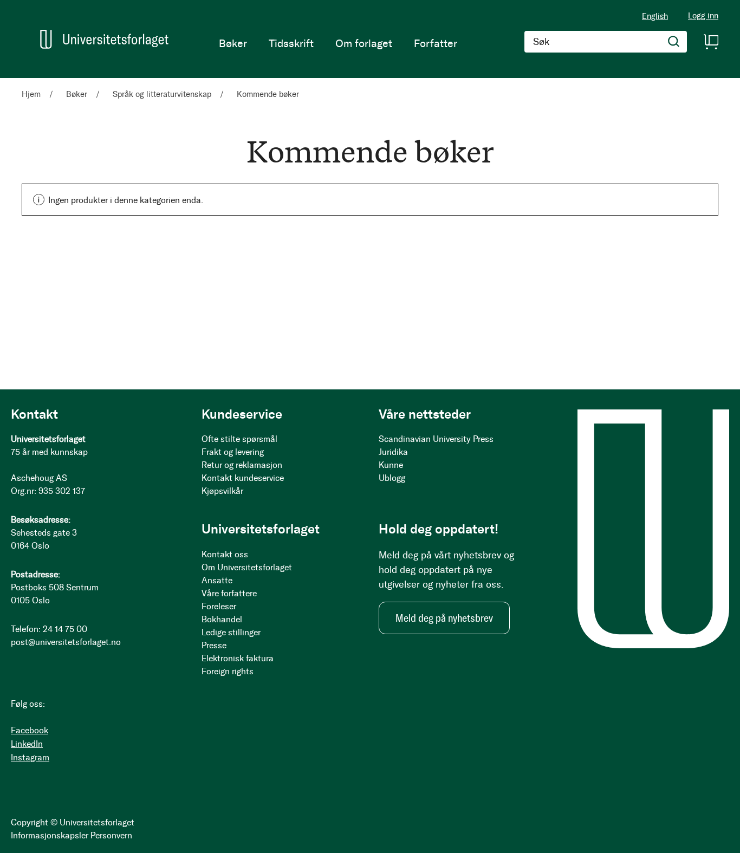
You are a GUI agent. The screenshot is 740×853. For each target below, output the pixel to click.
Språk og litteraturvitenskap (163, 94)
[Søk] (674, 42)
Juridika (393, 452)
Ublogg (392, 478)
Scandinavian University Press (436, 439)
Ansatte (217, 580)
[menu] (338, 43)
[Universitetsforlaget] (104, 39)
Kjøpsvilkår (222, 491)
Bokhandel (222, 619)
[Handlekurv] (710, 41)
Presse (214, 645)
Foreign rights (228, 671)
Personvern (111, 835)
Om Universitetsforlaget (247, 567)
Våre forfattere (229, 593)
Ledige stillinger (231, 632)
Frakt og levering (233, 452)
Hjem (32, 94)
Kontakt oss (225, 554)
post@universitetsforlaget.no (66, 642)
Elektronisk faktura (238, 658)
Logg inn (703, 16)
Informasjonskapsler (49, 835)
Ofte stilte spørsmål (239, 439)
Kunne (391, 465)
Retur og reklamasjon (242, 465)
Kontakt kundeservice (243, 478)
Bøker (77, 94)
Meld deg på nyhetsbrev (444, 617)
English (655, 16)
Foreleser (219, 606)
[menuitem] (233, 43)
